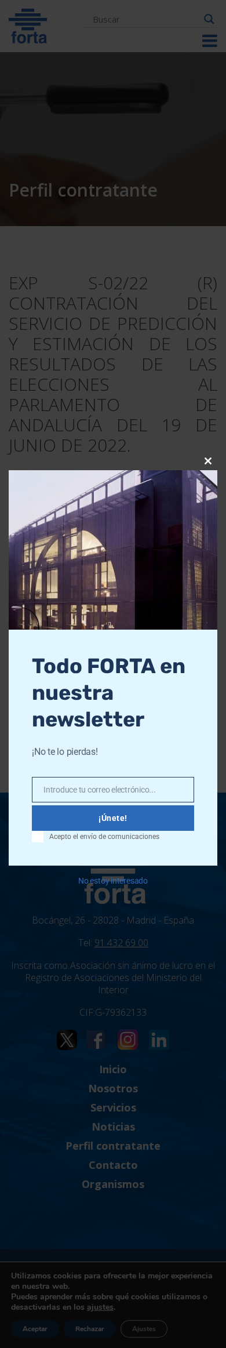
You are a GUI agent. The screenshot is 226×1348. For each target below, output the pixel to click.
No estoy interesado (113, 880)
